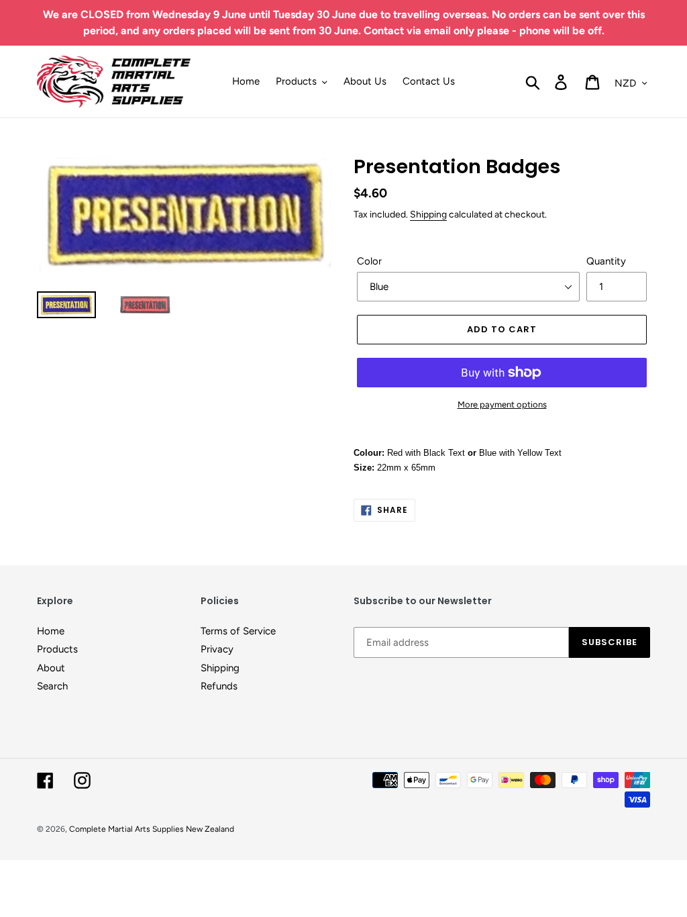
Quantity (606, 261)
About (51, 668)
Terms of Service (238, 631)
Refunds (219, 686)
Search (52, 686)
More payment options (502, 404)
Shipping (428, 214)
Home (50, 631)
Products (57, 649)
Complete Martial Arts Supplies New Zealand (151, 829)
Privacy (217, 649)
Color (369, 261)
